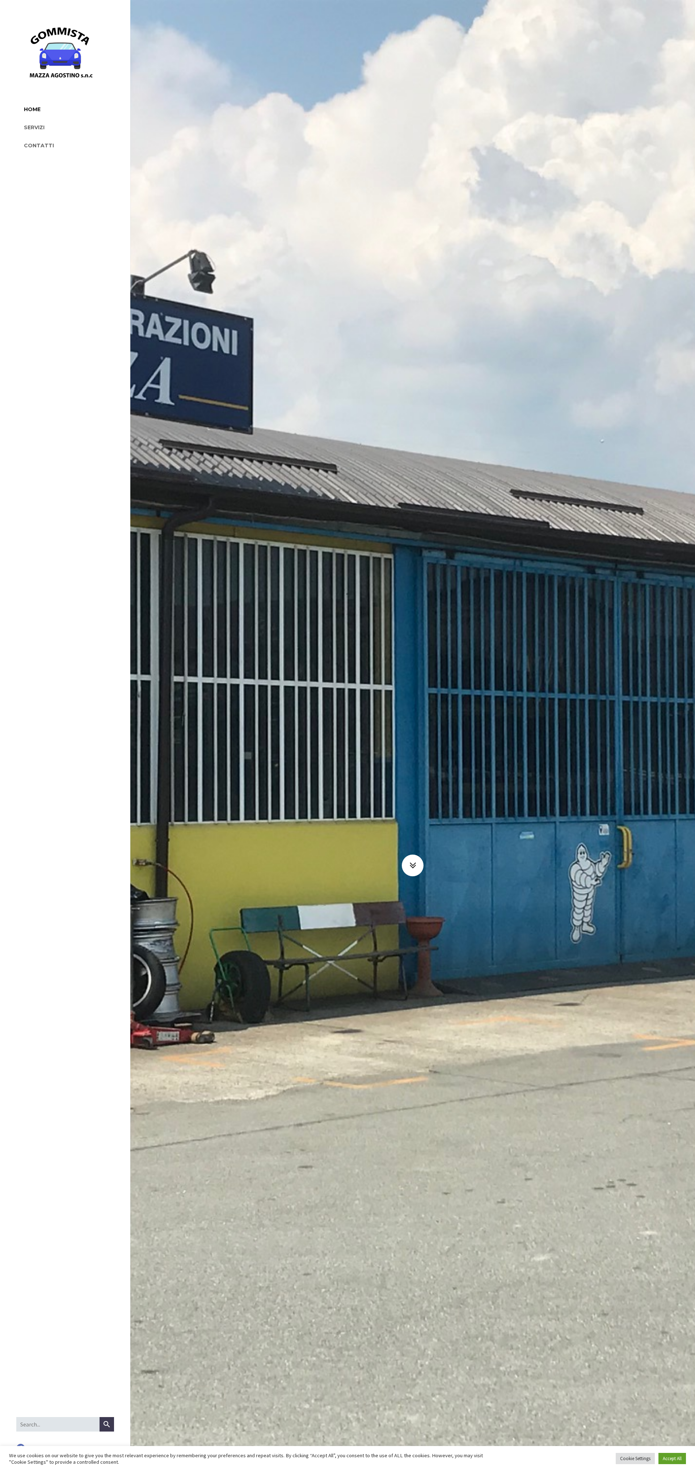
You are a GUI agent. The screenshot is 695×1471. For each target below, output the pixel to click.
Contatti (39, 145)
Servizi (34, 127)
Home (32, 109)
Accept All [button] (672, 1458)
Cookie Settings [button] (635, 1458)
